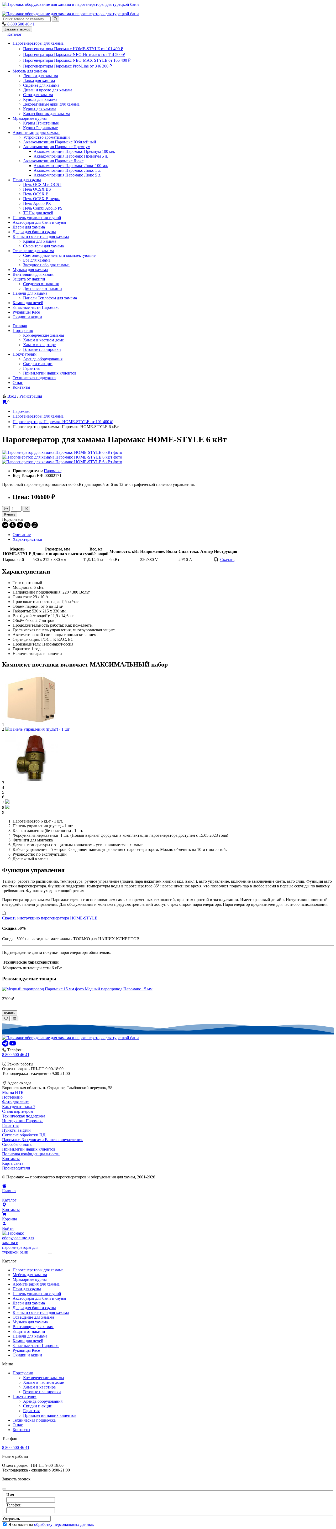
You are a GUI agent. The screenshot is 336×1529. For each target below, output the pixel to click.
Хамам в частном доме (43, 340)
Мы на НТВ (13, 1092)
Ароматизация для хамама (36, 132)
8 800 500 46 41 (21, 24)
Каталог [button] (9, 1200)
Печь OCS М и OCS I (42, 184)
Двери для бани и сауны (34, 232)
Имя (10, 1494)
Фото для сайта (15, 1102)
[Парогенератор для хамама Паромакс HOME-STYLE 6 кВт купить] (62, 452)
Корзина (9, 1219)
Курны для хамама (39, 109)
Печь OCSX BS (37, 189)
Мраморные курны (30, 118)
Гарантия (31, 368)
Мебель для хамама (30, 71)
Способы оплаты (17, 1144)
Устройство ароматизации (46, 137)
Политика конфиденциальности (31, 1154)
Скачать (227, 559)
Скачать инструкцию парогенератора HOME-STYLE (49, 918)
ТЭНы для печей (38, 213)
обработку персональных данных (64, 1524)
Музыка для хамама (30, 269)
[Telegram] (20, 525)
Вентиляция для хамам (33, 274)
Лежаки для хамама (40, 76)
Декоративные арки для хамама (51, 104)
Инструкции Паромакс (22, 1121)
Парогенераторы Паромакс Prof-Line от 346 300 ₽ (67, 66)
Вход (11, 396)
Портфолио (23, 330)
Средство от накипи (41, 284)
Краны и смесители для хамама (41, 236)
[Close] (50, 1253)
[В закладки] (6, 1018)
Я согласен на (51, 1524)
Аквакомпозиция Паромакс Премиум (56, 146)
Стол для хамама (38, 94)
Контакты (21, 387)
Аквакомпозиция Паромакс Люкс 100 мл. (71, 165)
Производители (16, 1168)
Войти (8, 1228)
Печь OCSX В (36, 194)
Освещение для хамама (33, 250)
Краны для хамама (39, 241)
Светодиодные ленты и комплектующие (59, 255)
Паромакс (52, 471)
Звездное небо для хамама (46, 265)
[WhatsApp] (35, 525)
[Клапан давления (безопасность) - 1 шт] (31, 783)
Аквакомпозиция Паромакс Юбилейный (59, 142)
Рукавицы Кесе (26, 312)
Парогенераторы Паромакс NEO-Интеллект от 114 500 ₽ (74, 54)
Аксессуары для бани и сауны (39, 222)
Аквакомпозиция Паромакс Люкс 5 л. (67, 175)
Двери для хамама (29, 227)
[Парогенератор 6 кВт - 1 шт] (31, 724)
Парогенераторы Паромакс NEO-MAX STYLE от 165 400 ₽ (76, 60)
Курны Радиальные (40, 128)
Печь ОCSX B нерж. (41, 198)
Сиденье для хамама (41, 85)
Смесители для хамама (43, 246)
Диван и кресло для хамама (47, 90)
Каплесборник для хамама (46, 113)
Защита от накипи (29, 279)
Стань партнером (17, 1111)
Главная (20, 326)
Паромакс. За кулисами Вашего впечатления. (42, 1139)
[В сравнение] (14, 1018)
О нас (18, 382)
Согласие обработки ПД (23, 1135)
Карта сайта (12, 1163)
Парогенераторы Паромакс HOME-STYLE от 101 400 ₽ (73, 48)
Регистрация (30, 396)
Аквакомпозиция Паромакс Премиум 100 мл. (74, 151)
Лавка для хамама (39, 80)
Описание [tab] (22, 534)
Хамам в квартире (39, 344)
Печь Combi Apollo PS (42, 208)
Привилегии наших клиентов (49, 373)
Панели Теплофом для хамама (50, 298)
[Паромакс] (70, 4)
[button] (4, 9)
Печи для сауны (27, 180)
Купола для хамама (40, 99)
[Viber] (27, 525)
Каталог (14, 34)
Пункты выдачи (16, 1130)
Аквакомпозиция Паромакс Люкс (53, 161)
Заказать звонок (17, 29)
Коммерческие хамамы (43, 335)
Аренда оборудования (42, 359)
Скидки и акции (27, 317)
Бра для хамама (36, 260)
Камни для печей (28, 302)
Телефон (14, 1505)
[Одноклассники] (12, 525)
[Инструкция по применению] (7, 807)
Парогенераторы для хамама (38, 43)
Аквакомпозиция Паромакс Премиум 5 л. (71, 156)
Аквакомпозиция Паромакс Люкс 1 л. (67, 170)
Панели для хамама (30, 293)
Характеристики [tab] (27, 539)
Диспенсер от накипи (42, 288)
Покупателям (24, 354)
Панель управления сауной (37, 217)
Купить (9, 514)
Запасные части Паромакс (36, 307)
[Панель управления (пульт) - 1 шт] (37, 729)
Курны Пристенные (41, 123)
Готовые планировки (42, 349)
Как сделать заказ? (18, 1106)
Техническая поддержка (34, 378)
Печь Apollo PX (37, 203)
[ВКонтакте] (5, 525)
